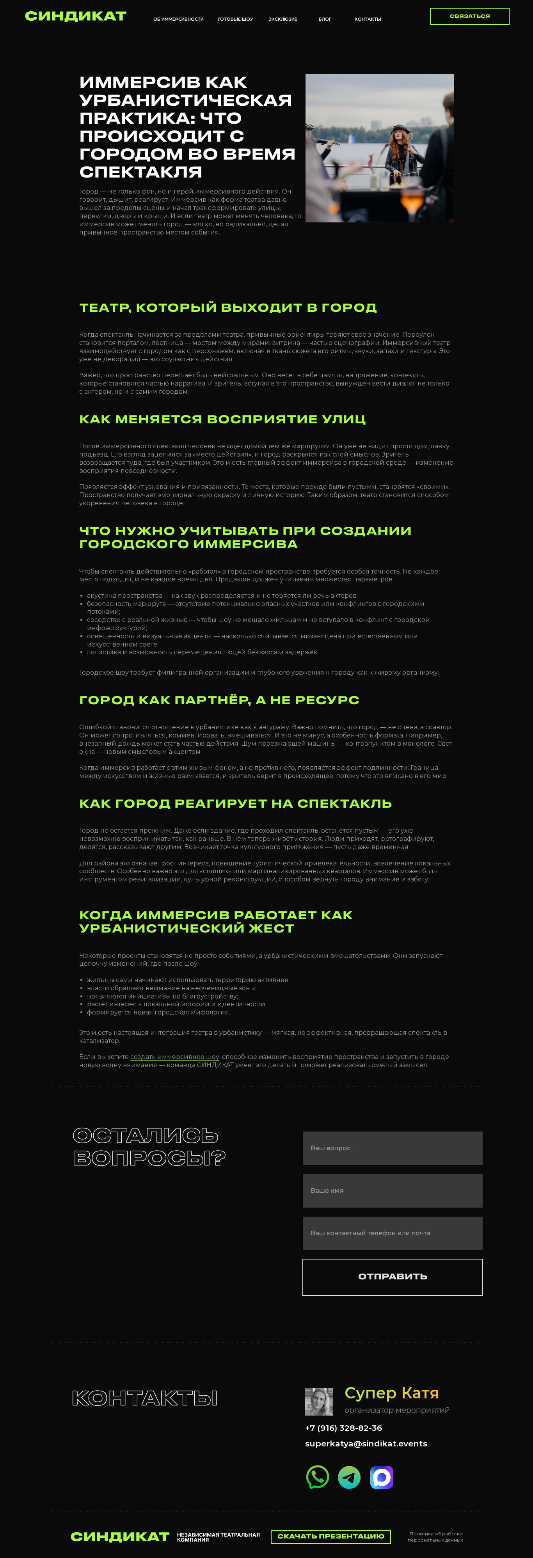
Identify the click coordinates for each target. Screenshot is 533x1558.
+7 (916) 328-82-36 (343, 1428)
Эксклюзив (283, 19)
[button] (470, 16)
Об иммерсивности (178, 19)
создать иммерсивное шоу (174, 1057)
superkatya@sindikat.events (366, 1443)
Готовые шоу (235, 19)
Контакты (368, 19)
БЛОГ (325, 19)
